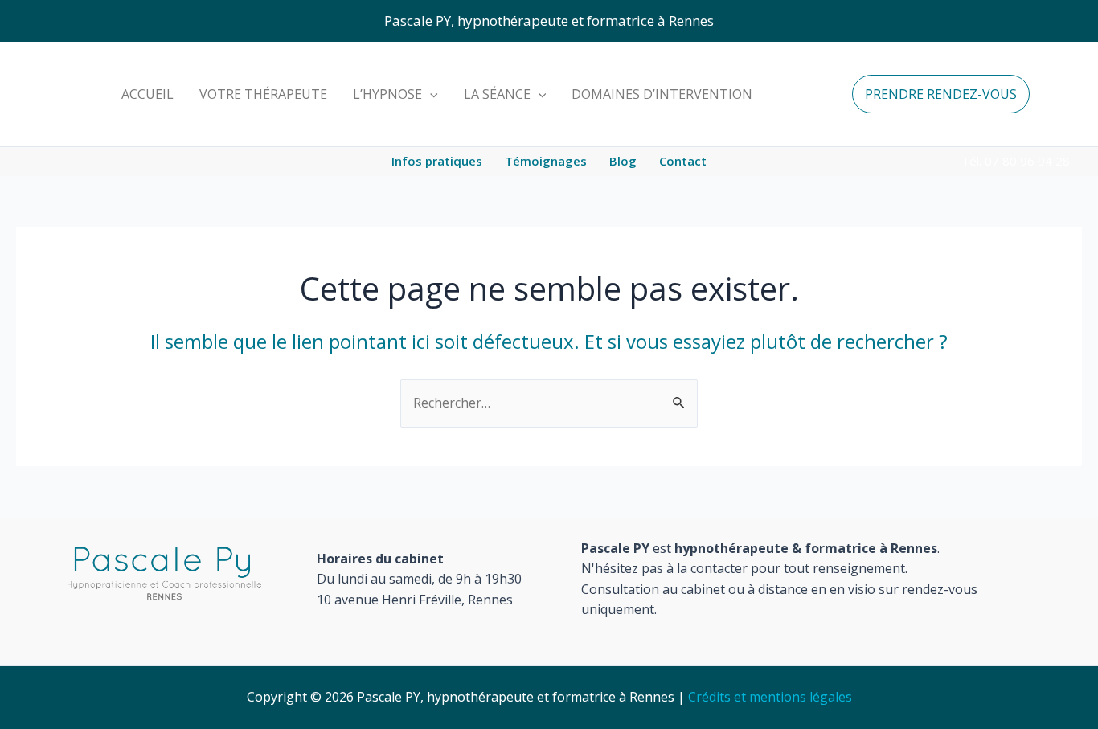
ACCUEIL (147, 94)
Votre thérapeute (263, 94)
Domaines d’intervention (662, 94)
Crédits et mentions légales (770, 697)
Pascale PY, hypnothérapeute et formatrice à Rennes (549, 20)
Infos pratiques (436, 161)
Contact (683, 161)
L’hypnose (387, 94)
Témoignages (546, 161)
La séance (497, 94)
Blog (623, 161)
